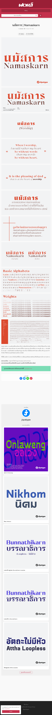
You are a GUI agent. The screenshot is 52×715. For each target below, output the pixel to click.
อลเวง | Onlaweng (8, 473)
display (22, 34)
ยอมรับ (10, 711)
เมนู (26, 10)
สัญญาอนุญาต (26, 709)
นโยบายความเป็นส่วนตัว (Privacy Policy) (26, 707)
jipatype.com (28, 368)
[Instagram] (31, 378)
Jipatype (21, 28)
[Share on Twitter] (24, 378)
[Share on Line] (27, 378)
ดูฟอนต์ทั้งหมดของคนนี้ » (26, 672)
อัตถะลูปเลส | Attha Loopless (11, 668)
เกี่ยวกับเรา (26, 704)
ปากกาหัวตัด (30, 34)
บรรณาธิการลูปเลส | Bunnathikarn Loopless (14, 570)
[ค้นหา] (36, 15)
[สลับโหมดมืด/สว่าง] (40, 15)
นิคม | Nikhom (7, 521)
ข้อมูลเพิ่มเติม (7, 708)
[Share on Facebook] (21, 378)
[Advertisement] (26, 391)
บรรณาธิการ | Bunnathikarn (10, 619)
